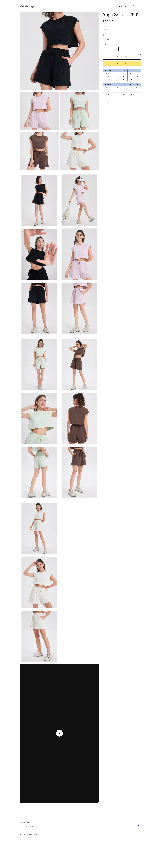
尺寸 (104, 25)
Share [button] (107, 102)
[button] (134, 6)
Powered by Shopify (40, 834)
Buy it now (121, 63)
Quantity (106, 45)
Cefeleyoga (30, 834)
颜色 (104, 35)
